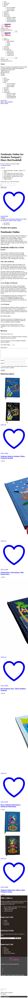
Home (5, 2)
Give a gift (6, 48)
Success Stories (10, 9)
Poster (8, 45)
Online (14, 220)
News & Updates (11, 7)
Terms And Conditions (9, 953)
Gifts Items (17, 219)
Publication (6, 39)
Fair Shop (6, 11)
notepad (10, 220)
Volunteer (6, 46)
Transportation (10, 54)
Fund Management (11, 20)
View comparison (5, 996)
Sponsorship (7, 16)
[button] (4, 28)
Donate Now (4, 100)
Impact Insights (10, 10)
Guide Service (10, 55)
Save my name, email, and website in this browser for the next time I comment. (14, 367)
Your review (4, 347)
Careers (5, 921)
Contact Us (6, 14)
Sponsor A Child (11, 18)
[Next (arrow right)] (2, 990)
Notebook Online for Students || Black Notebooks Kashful (13, 457)
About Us (6, 13)
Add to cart (3, 187)
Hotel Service (10, 51)
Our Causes (6, 3)
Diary (25, 219)
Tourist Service (7, 49)
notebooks (5, 220)
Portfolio (6, 4)
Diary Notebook (9, 101)
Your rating (4, 344)
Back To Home (4, 103)
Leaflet (8, 44)
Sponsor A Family (11, 17)
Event (5, 38)
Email (2, 363)
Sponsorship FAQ (11, 21)
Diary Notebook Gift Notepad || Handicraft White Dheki (11, 805)
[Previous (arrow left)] (1, 990)
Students (19, 220)
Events (5, 920)
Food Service (10, 52)
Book (8, 42)
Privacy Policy (7, 952)
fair (1, 220)
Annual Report (10, 41)
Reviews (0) (7, 224)
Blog (5, 6)
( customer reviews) (6, 165)
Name (3, 360)
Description (6, 223)
